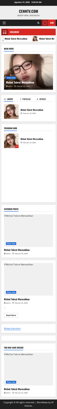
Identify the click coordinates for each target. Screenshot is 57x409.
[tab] (12, 100)
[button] (4, 23)
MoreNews (42, 402)
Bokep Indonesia (12, 328)
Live (52, 22)
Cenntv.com (28, 11)
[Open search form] (38, 22)
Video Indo (11, 78)
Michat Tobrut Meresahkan (11, 111)
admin (10, 86)
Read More (12, 316)
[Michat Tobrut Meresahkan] (28, 72)
